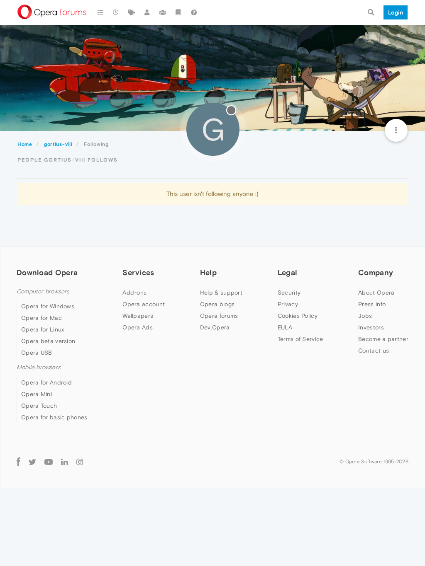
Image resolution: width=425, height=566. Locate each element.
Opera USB (36, 352)
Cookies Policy (298, 315)
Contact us (373, 350)
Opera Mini (36, 394)
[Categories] (100, 12)
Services (138, 272)
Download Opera (47, 272)
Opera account (143, 304)
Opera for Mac (41, 317)
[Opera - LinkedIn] (64, 462)
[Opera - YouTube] (48, 462)
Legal (288, 272)
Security (289, 292)
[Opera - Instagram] (79, 462)
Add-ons (134, 292)
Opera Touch (39, 405)
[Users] (147, 12)
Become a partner (383, 339)
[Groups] (163, 12)
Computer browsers (43, 291)
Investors (371, 327)
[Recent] (116, 12)
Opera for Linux (42, 329)
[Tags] (131, 12)
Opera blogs (217, 304)
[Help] (194, 12)
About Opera (376, 292)
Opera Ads (137, 327)
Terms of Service (300, 339)
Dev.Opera (215, 327)
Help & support (221, 292)
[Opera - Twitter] (32, 462)
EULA (285, 327)
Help (208, 272)
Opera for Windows (47, 306)
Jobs (365, 315)
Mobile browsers (39, 367)
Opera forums (219, 315)
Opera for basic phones (54, 417)
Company (375, 272)
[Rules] (178, 12)
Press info (372, 304)
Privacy (288, 304)
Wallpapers (137, 315)
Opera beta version (48, 341)
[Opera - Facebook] (18, 462)
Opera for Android (46, 382)
